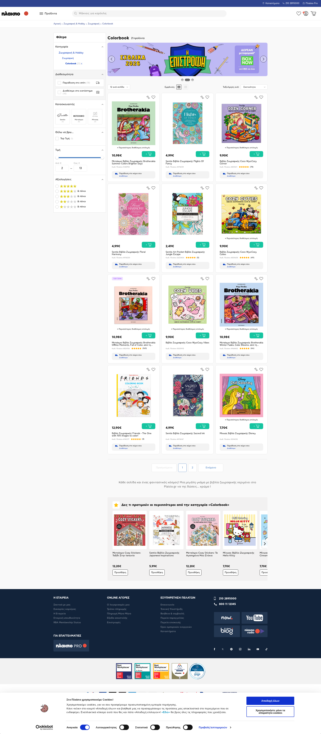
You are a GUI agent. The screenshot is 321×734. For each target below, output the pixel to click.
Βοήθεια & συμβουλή (172, 614)
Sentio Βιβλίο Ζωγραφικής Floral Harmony (128, 253)
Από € (58, 163)
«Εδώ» (166, 712)
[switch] (124, 727)
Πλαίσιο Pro (312, 3)
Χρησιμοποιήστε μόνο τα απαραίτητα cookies (270, 711)
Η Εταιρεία (60, 614)
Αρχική (57, 24)
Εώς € (77, 163)
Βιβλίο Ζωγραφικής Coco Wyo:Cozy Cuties (238, 253)
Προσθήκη (120, 572)
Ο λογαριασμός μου (118, 605)
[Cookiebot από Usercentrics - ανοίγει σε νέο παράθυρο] (44, 727)
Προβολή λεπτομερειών (213, 727)
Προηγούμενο (166, 467)
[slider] (57, 157)
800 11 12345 (227, 604)
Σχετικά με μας (62, 605)
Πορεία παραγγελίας (172, 618)
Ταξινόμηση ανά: (231, 87)
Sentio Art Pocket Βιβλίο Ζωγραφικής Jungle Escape (185, 253)
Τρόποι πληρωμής (117, 609)
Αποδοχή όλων (270, 700)
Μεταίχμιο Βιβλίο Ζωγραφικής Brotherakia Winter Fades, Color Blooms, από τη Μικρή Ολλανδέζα (241, 344)
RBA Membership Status (67, 622)
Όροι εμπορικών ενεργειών (176, 627)
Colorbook (73, 63)
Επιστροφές (114, 622)
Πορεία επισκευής (170, 622)
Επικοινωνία (167, 605)
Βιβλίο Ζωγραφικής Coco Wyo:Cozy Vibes (187, 343)
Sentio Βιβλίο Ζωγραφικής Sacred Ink (185, 433)
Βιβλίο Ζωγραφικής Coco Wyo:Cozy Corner (238, 162)
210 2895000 (227, 598)
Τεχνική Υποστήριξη (171, 609)
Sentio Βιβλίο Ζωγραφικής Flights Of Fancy (185, 162)
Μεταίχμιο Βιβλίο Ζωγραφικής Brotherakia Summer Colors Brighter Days (133, 162)
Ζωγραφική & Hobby (74, 24)
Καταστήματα (272, 3)
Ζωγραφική (93, 24)
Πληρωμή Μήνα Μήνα (119, 614)
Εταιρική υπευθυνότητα (67, 618)
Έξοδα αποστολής (117, 618)
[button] (111, 59)
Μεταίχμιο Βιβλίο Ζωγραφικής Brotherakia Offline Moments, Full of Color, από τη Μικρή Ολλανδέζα (133, 344)
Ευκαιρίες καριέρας (65, 609)
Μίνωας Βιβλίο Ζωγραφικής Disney (238, 433)
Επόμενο (211, 467)
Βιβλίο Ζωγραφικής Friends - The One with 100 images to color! (131, 434)
